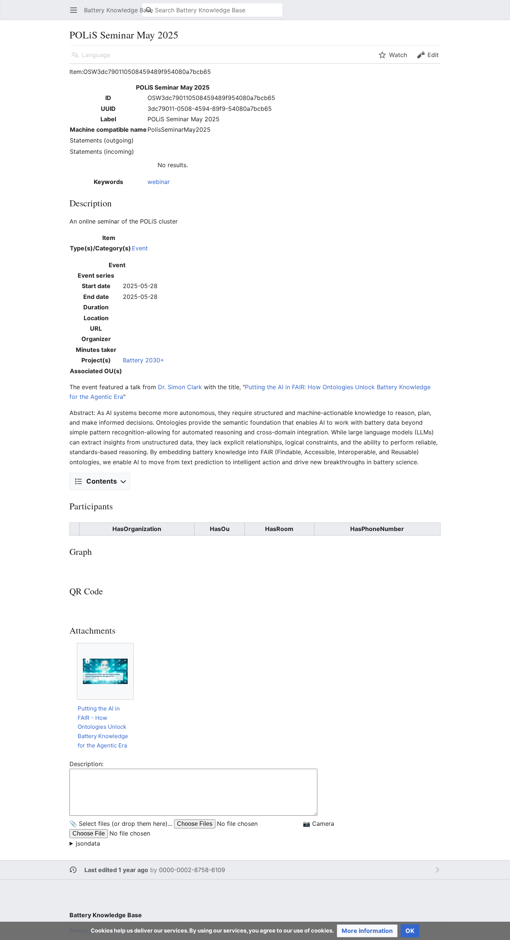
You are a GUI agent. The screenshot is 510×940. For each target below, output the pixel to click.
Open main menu (76, 14)
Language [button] (96, 55)
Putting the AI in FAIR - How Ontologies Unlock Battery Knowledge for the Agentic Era (103, 727)
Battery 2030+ (143, 360)
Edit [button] (433, 55)
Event (140, 248)
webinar (158, 181)
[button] (367, 930)
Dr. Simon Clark (180, 387)
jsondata (88, 843)
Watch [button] (398, 55)
